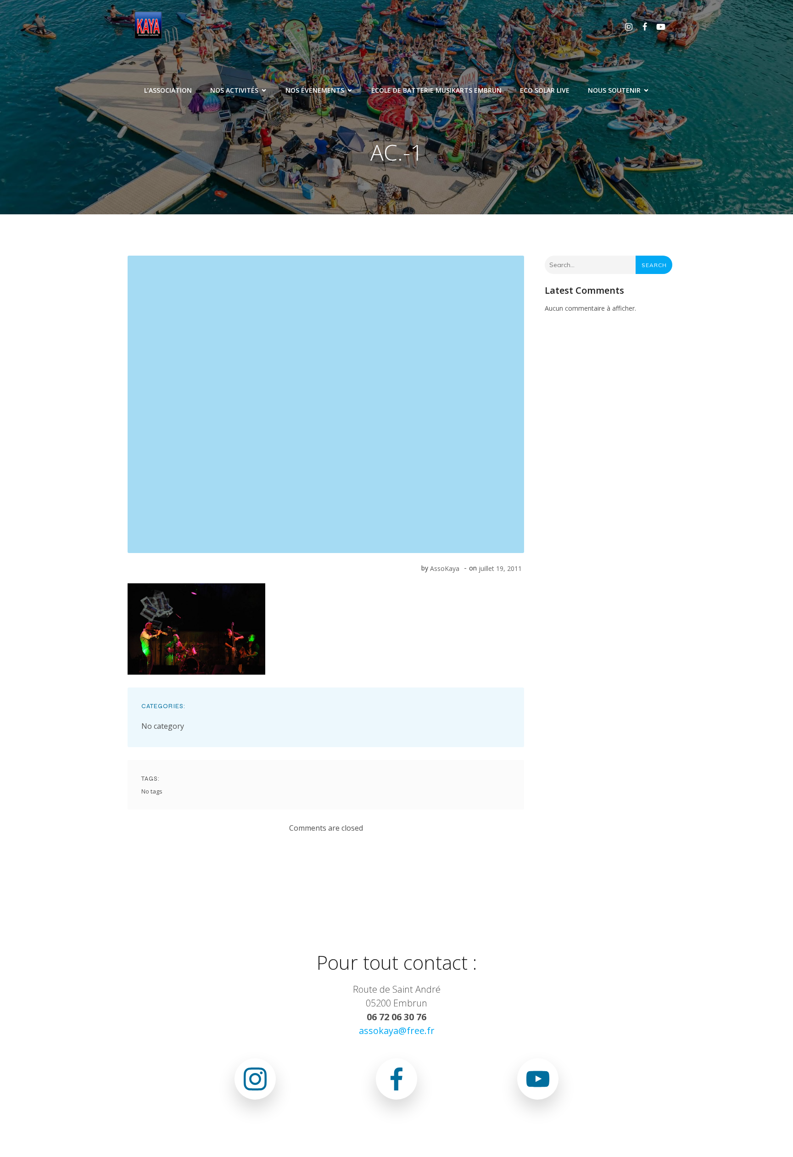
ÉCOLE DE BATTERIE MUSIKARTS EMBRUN (436, 90)
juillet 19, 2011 (500, 568)
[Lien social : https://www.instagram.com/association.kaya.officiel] (625, 26)
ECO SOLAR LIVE (545, 90)
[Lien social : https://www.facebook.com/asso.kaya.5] (641, 26)
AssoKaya (444, 568)
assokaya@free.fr (397, 1030)
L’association (168, 90)
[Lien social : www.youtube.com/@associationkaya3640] (657, 26)
